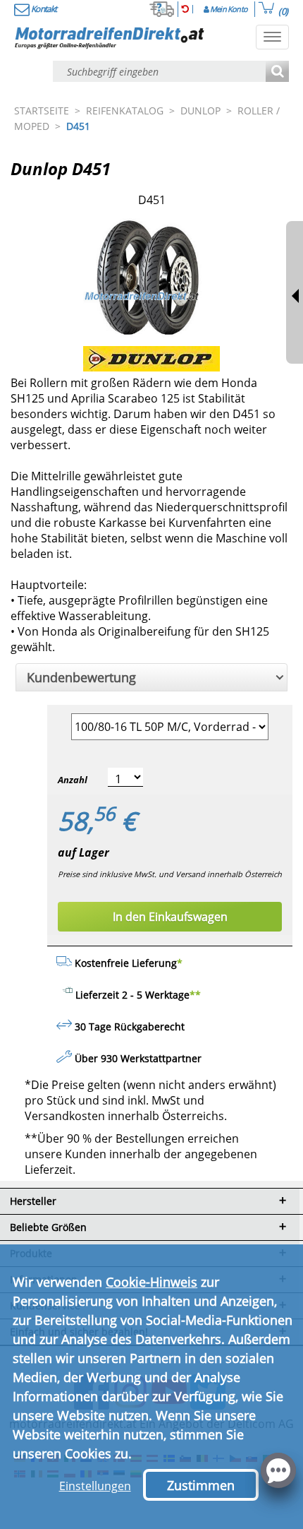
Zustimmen (201, 1485)
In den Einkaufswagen (170, 916)
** (195, 994)
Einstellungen (95, 1486)
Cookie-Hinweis (151, 1281)
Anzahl (72, 779)
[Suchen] (277, 72)
